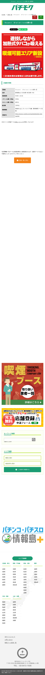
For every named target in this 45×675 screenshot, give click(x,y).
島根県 (3, 604)
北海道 (3, 568)
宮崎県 (14, 615)
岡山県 (3, 607)
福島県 (3, 584)
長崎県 (14, 607)
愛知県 (24, 590)
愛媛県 (3, 620)
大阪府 (35, 574)
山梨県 (24, 579)
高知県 (3, 622)
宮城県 (3, 576)
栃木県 (14, 571)
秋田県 (3, 579)
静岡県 (24, 587)
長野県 (24, 582)
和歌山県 (36, 582)
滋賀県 (35, 568)
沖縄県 (14, 620)
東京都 (14, 582)
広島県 (3, 609)
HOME (3, 14)
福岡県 (14, 601)
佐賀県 (14, 604)
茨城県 (14, 568)
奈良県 (35, 579)
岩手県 (3, 574)
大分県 (14, 612)
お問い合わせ (9, 640)
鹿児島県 (15, 617)
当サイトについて (10, 637)
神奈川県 (15, 584)
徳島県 (3, 615)
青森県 (3, 571)
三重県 (24, 592)
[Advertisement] (22, 136)
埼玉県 (14, 576)
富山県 (24, 571)
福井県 (24, 576)
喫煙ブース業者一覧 (10, 642)
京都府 (35, 571)
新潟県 (24, 568)
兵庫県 (35, 576)
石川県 (24, 574)
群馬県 (14, 574)
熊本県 (14, 609)
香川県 (3, 617)
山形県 (3, 582)
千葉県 (14, 579)
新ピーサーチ (19, 122)
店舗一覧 (9, 14)
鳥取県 (3, 601)
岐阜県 (24, 584)
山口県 (3, 612)
